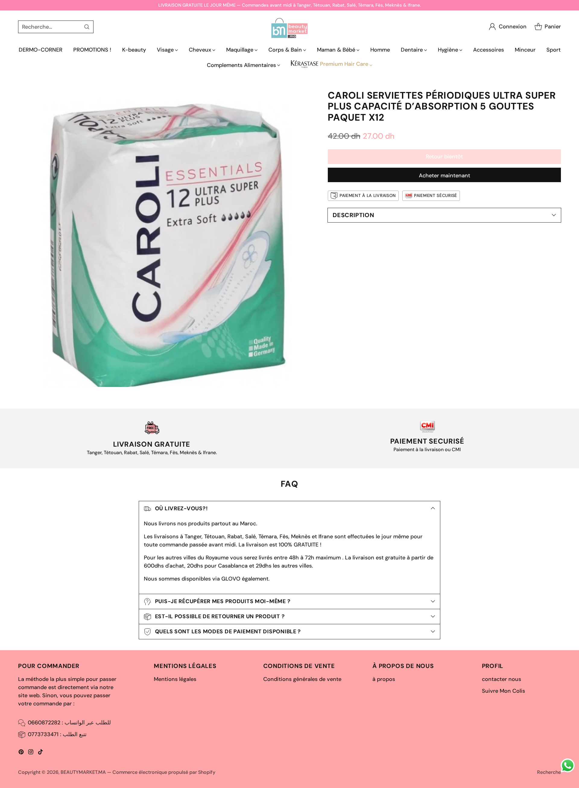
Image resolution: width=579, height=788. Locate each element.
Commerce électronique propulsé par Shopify (163, 772)
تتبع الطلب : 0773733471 (57, 734)
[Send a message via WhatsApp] (567, 765)
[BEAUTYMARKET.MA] (289, 26)
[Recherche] (86, 27)
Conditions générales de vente (302, 679)
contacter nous (501, 679)
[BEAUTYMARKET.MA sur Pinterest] (21, 753)
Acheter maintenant (444, 175)
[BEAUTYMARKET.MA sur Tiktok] (40, 753)
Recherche (549, 772)
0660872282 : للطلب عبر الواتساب (69, 722)
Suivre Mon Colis (503, 691)
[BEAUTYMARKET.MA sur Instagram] (30, 753)
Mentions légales (175, 679)
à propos (383, 679)
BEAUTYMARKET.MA (83, 772)
